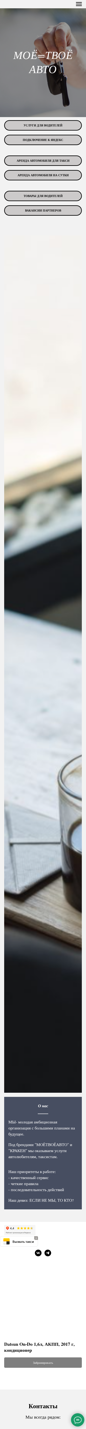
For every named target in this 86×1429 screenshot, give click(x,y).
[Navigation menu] (79, 4)
